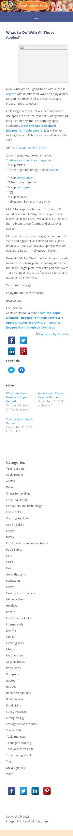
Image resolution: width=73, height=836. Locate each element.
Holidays (11, 605)
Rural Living (13, 705)
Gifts (9, 556)
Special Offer (14, 730)
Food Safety (14, 549)
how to (10, 612)
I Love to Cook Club (19, 618)
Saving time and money (21, 724)
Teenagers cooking (18, 743)
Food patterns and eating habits (27, 543)
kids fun (11, 637)
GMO (9, 562)
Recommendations (18, 693)
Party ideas (13, 668)
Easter (10, 531)
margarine (44, 160)
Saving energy (15, 718)
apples (10, 94)
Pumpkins (12, 674)
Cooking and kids (17, 518)
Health (10, 587)
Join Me (11, 630)
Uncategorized (15, 768)
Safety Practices (16, 712)
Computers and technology (24, 506)
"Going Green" (15, 468)
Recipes (11, 686)
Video (9, 774)
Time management (18, 755)
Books (10, 487)
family (10, 537)
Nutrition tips (14, 655)
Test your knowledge (20, 749)
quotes (10, 680)
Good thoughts (16, 574)
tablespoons (17, 160)
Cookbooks (13, 512)
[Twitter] (23, 340)
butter (29, 160)
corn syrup (23, 187)
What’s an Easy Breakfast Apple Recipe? (16, 397)
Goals (10, 568)
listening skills (15, 643)
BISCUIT (21, 148)
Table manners (16, 736)
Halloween (13, 581)
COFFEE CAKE (36, 148)
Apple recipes (15, 474)
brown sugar (25, 177)
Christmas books (17, 500)
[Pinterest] (23, 351)
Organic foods (15, 662)
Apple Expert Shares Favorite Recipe (51, 395)
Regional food (15, 699)
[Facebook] (12, 340)
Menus (10, 649)
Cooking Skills (15, 524)
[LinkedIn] (12, 351)
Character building (18, 493)
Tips (9, 761)
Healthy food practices (21, 593)
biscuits (54, 170)
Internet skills (14, 624)
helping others (15, 599)
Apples (10, 481)
